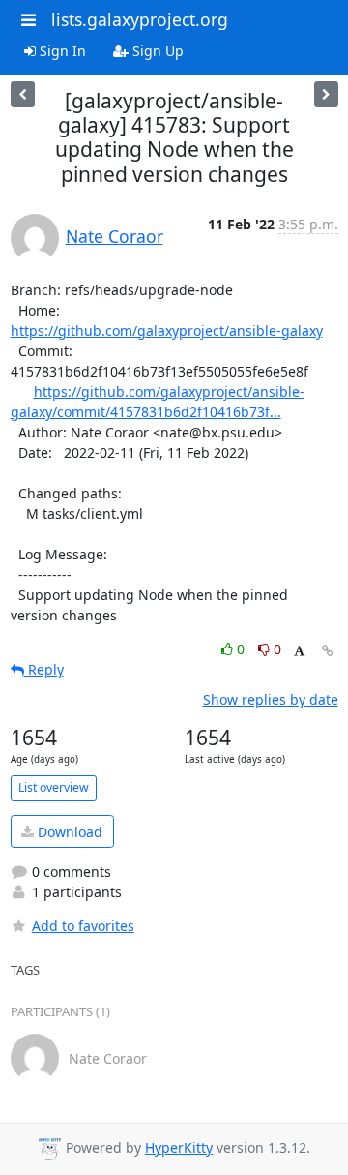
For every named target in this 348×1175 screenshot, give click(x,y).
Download (68, 832)
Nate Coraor (114, 236)
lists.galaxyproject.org (139, 19)
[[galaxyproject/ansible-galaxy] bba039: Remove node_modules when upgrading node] (23, 94)
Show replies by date (270, 699)
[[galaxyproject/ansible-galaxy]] (326, 94)
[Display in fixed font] (299, 652)
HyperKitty (179, 1147)
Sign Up (156, 51)
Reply (44, 669)
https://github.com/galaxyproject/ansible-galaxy (167, 330)
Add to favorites (83, 926)
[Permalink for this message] (327, 651)
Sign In (61, 51)
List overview (53, 787)
